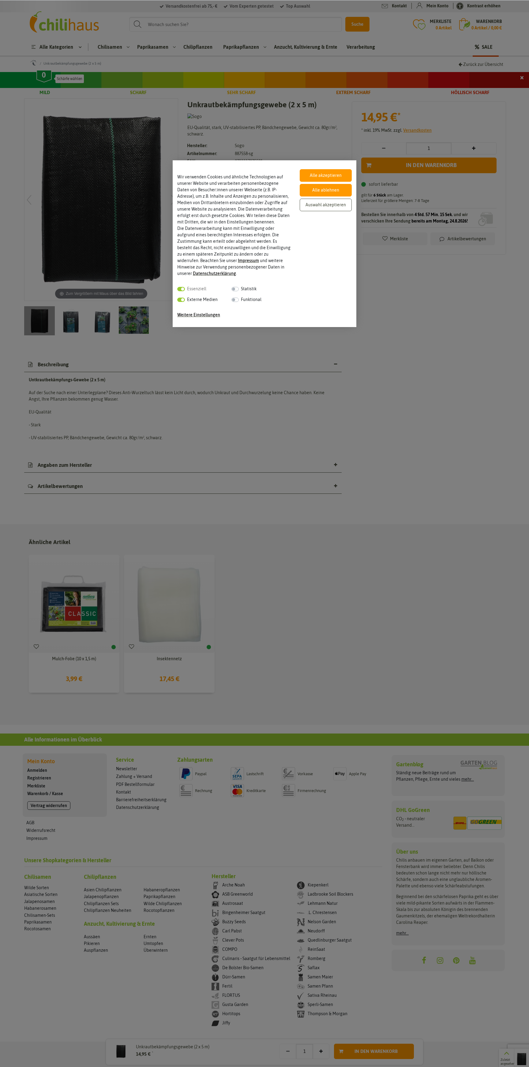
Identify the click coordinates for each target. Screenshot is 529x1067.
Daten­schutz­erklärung (214, 273)
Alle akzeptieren (326, 175)
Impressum (248, 260)
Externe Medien (202, 299)
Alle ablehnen (325, 190)
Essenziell (196, 288)
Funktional (251, 299)
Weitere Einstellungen (198, 314)
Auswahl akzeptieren (326, 204)
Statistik (249, 288)
